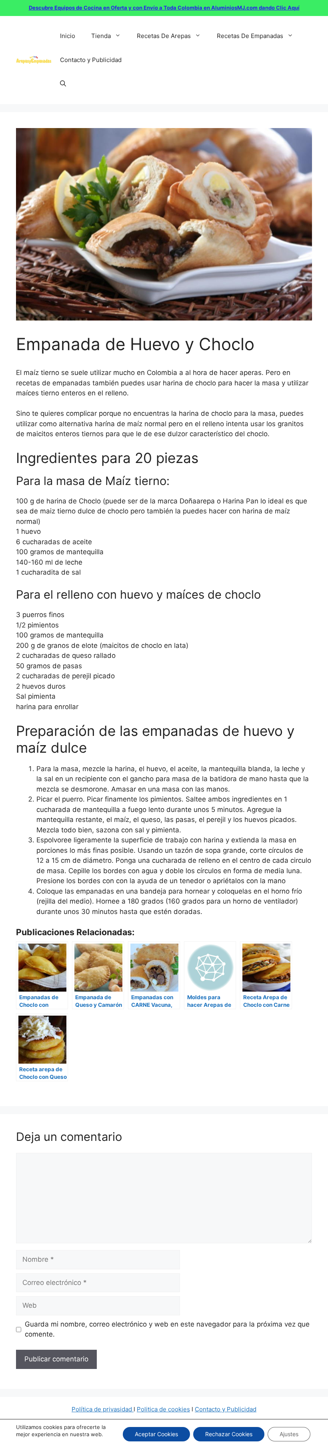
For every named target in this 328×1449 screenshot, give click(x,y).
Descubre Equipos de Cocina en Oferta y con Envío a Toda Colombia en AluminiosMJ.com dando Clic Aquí (164, 7)
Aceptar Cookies (156, 1434)
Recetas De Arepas (164, 36)
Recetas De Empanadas (250, 36)
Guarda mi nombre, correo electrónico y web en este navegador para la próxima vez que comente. (167, 1329)
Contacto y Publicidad (91, 60)
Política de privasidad (103, 1409)
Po (140, 1409)
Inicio (67, 36)
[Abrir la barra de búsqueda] (63, 84)
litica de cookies (167, 1409)
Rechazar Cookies (228, 1434)
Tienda (101, 36)
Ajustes (289, 1434)
